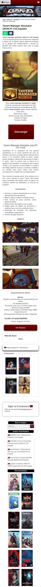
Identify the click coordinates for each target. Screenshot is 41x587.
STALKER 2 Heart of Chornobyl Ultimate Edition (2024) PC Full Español (19, 443)
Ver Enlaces (20, 328)
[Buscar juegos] (32, 426)
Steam (20, 339)
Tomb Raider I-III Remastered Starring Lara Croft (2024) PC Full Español (19, 451)
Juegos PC (9, 19)
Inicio (6, 2)
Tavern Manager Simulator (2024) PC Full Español (17, 27)
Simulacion (17, 19)
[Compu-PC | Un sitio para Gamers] (20, 11)
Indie (8, 348)
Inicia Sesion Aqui (25, 409)
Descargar (21, 131)
